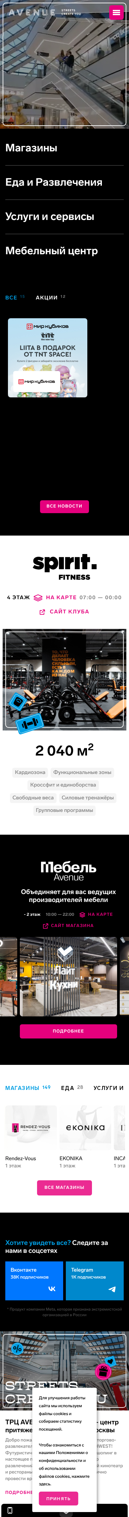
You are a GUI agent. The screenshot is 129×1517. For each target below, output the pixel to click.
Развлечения (68, 182)
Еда (14, 182)
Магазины (31, 148)
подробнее (68, 1031)
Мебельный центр (51, 251)
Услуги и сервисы (49, 216)
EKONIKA (71, 1159)
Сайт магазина (72, 925)
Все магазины (64, 1187)
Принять (58, 1498)
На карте (100, 914)
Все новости (64, 506)
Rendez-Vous (20, 1159)
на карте (61, 598)
